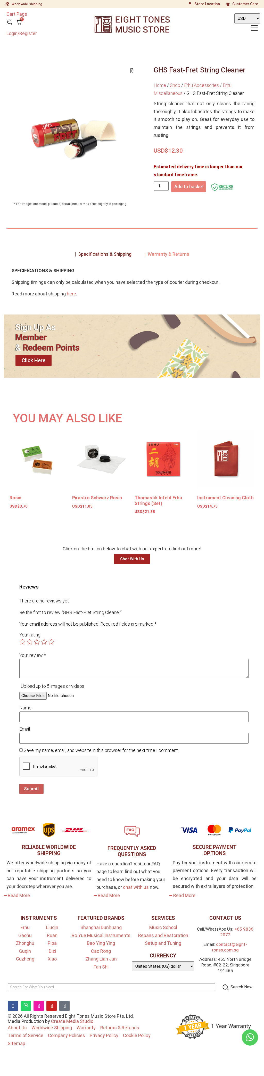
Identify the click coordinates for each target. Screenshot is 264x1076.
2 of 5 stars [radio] (30, 642)
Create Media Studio (72, 1021)
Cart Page (16, 14)
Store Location (207, 4)
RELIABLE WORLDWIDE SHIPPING (49, 850)
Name (25, 708)
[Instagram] (39, 1006)
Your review (32, 655)
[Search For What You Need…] (111, 987)
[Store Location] (190, 4)
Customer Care (245, 4)
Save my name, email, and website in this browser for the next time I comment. (101, 750)
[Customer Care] (228, 4)
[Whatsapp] (26, 1006)
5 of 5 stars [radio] (51, 642)
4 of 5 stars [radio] (44, 642)
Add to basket (189, 186)
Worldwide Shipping (27, 4)
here (71, 293)
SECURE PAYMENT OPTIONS (215, 850)
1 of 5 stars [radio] (22, 642)
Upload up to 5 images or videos (52, 686)
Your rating (29, 635)
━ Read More (17, 895)
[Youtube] (51, 1006)
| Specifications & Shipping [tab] (103, 254)
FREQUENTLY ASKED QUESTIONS (132, 851)
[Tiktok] (64, 1006)
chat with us (136, 887)
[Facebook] (13, 1006)
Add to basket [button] (29, 521)
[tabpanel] (132, 284)
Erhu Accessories (201, 85)
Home (160, 85)
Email (24, 729)
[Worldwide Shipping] (7, 4)
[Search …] (9, 23)
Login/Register (21, 33)
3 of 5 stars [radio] (37, 642)
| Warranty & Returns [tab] (166, 254)
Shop (175, 85)
